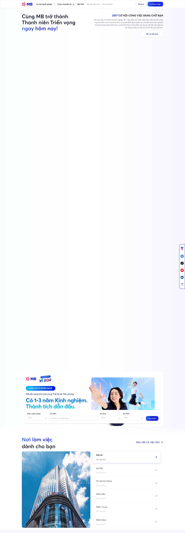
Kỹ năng (103, 414)
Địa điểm (126, 414)
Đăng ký (141, 4)
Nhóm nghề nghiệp (34, 414)
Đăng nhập (156, 4)
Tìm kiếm (53, 414)
